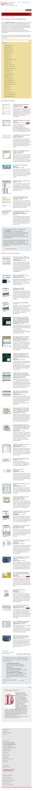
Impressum (7, 750)
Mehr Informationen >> (16, 717)
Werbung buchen (26, 2)
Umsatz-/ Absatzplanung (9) (9, 92)
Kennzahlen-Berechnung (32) (10, 68)
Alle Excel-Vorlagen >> (6, 653)
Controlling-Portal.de (8, 777)
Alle (13, 652)
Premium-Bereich (12, 2)
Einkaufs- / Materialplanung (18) (10, 59)
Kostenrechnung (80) (8, 70)
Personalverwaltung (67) (9, 78)
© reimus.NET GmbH (6, 788)
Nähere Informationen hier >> (12, 248)
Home (3, 16)
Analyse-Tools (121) (8, 47)
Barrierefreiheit (8, 745)
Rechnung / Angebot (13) (9, 82)
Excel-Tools (12, 16)
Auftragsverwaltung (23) (9, 50)
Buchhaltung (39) (7, 54)
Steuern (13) (6, 87)
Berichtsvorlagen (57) (8, 52)
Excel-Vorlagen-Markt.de (8, 784)
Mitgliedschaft (6, 755)
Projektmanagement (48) (9, 80)
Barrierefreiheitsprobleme (9, 758)
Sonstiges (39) (7, 85)
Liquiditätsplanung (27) (8, 75)
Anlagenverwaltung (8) (8, 49)
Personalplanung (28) (8, 77)
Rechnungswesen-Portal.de (9, 780)
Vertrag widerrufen (10, 744)
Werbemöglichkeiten (8, 732)
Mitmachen (6, 757)
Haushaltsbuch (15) (8, 63)
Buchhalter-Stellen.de (8, 781)
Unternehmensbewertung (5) (9, 94)
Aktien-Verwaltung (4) (8, 45)
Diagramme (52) (7, 57)
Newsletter (6, 760)
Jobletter (5, 761)
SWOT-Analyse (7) (8, 89)
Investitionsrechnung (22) (9, 66)
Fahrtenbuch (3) (7, 61)
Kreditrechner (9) (7, 71)
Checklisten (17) (7, 56)
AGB (5, 734)
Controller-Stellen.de (8, 778)
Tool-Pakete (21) (7, 91)
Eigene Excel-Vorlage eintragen (23, 653)
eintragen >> (6, 38)
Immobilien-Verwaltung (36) (9, 64)
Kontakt (5, 731)
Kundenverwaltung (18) (8, 73)
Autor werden (6, 754)
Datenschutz (7, 749)
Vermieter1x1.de (7, 783)
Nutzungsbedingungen (10, 747)
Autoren (19, 2)
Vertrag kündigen (9, 742)
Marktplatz (7, 16)
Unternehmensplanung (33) (9, 96)
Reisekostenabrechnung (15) (10, 84)
